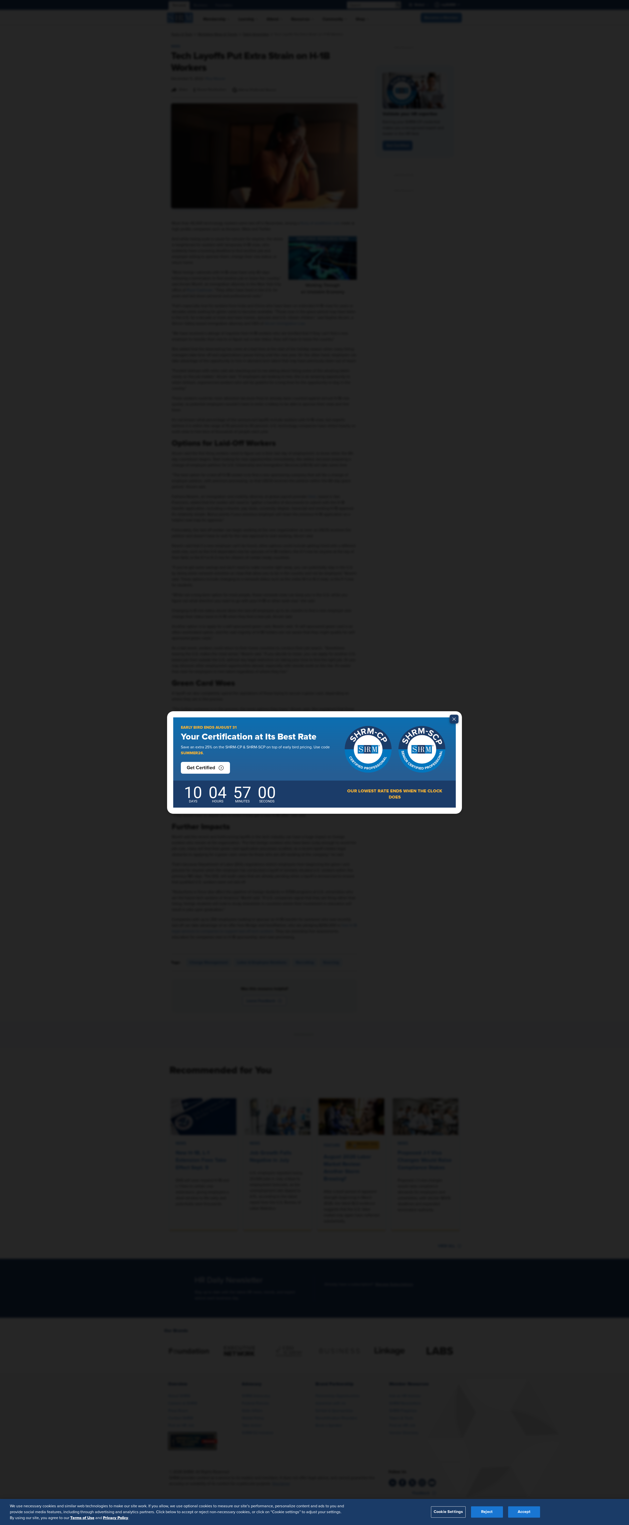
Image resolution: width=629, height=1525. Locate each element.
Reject (487, 1512)
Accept (524, 1512)
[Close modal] (454, 719)
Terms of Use (82, 1517)
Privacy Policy (115, 1517)
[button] (205, 768)
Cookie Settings (448, 1512)
